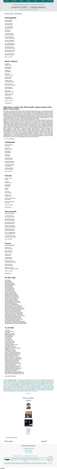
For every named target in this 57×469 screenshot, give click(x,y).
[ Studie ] (32, 448)
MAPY (35, 1)
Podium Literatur (8, 102)
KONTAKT (50, 1)
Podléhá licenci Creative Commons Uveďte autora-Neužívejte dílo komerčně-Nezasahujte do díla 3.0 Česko (27, 460)
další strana (43, 441)
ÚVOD (7, 1)
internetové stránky (12, 379)
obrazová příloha (9, 441)
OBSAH (28, 1)
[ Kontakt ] (30, 451)
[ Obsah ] (27, 450)
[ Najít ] (26, 451)
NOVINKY (14, 1)
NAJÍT (42, 1)
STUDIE (21, 1)
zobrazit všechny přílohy (11, 437)
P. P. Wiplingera (11, 138)
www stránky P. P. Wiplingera (10, 376)
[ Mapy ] (30, 450)
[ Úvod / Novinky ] (26, 448)
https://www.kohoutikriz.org (47, 463)
